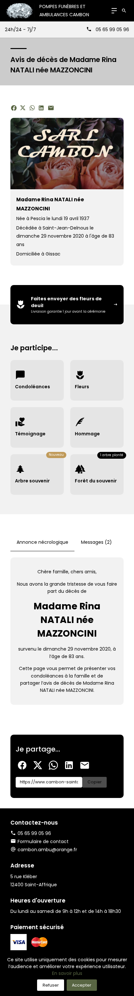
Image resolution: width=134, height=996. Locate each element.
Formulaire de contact (43, 841)
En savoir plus (67, 973)
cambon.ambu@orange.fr (47, 849)
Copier (94, 782)
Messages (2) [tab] (96, 542)
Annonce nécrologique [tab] (42, 542)
